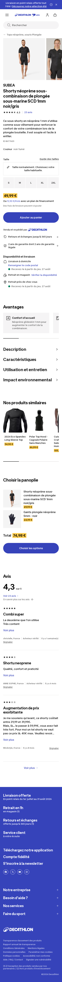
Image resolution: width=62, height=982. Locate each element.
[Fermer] (56, 4)
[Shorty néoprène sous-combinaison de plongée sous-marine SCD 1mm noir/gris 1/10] (24, 59)
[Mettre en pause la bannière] (51, 4)
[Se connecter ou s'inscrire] (47, 15)
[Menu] (7, 15)
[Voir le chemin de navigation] (4, 34)
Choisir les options (31, 548)
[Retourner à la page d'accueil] (27, 15)
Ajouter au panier (31, 217)
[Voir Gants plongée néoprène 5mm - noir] (12, 519)
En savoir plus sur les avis (16, 599)
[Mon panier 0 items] (55, 15)
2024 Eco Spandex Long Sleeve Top (15, 438)
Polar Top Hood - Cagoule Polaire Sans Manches (38, 439)
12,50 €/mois (13, 201)
